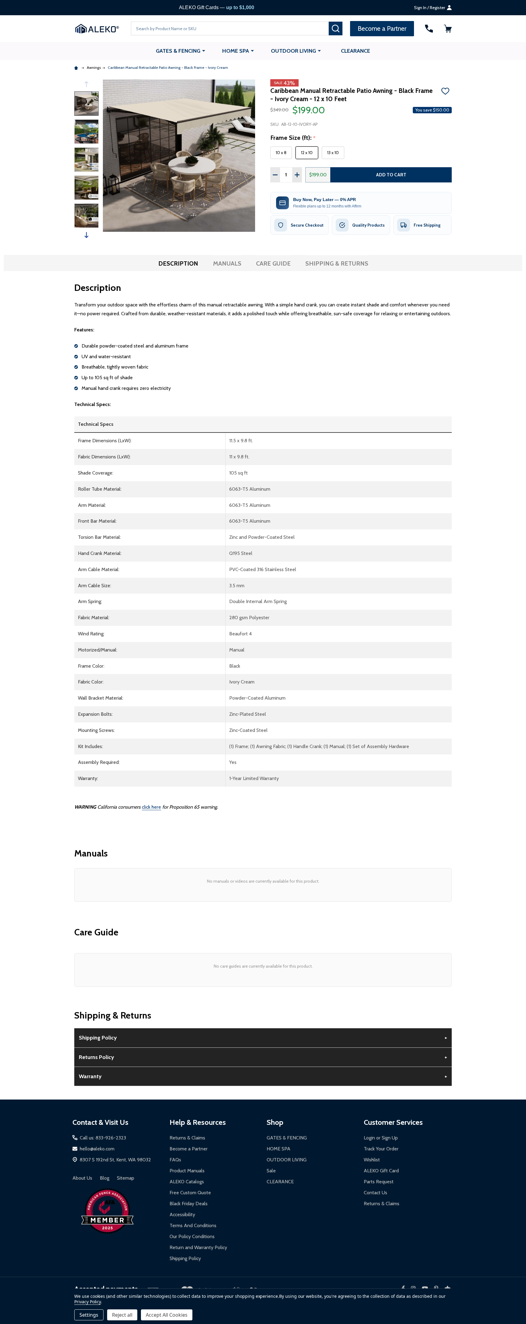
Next (86, 235)
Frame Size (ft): (293, 138)
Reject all (122, 1315)
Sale (271, 1171)
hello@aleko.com (97, 1149)
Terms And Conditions (193, 1225)
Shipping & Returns (336, 263)
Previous (86, 84)
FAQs (175, 1160)
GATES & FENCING (178, 51)
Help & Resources (198, 1122)
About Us (82, 1178)
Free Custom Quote (190, 1192)
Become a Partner (189, 1149)
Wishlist (372, 1160)
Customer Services (393, 1122)
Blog (104, 1178)
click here (151, 807)
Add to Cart (391, 175)
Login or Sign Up (381, 1138)
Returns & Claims (187, 1138)
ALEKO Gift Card (381, 1171)
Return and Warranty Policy (198, 1247)
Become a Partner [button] (382, 28)
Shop (275, 1122)
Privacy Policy (87, 1302)
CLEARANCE (355, 51)
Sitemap (125, 1178)
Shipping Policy (185, 1258)
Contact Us (375, 1192)
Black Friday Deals (189, 1203)
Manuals (227, 263)
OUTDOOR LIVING (293, 51)
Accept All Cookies (167, 1315)
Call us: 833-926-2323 (103, 1138)
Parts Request (379, 1182)
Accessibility (182, 1214)
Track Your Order (381, 1149)
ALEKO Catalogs (187, 1182)
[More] (203, 50)
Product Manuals (187, 1171)
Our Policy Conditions (192, 1236)
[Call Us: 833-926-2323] (429, 29)
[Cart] (448, 29)
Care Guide (273, 263)
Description (178, 263)
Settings (88, 1315)
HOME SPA (235, 51)
